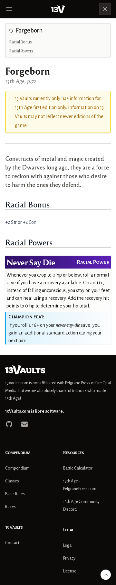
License (69, 571)
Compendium (17, 468)
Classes (12, 481)
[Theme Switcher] (105, 9)
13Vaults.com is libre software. (34, 411)
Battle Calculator (77, 468)
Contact (12, 543)
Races (10, 507)
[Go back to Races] (10, 30)
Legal (67, 545)
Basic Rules (15, 494)
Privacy (69, 558)
